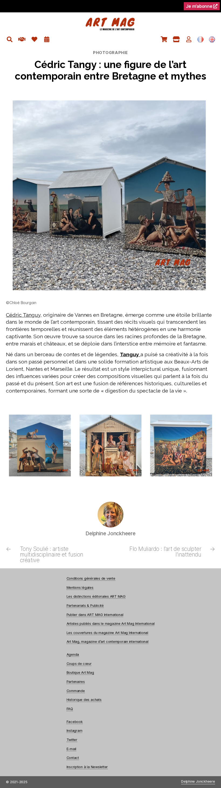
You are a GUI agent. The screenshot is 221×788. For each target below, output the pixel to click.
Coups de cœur (79, 664)
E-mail (72, 749)
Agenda (73, 654)
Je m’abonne (199, 6)
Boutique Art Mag (80, 673)
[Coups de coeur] (34, 39)
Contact (73, 758)
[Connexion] (188, 39)
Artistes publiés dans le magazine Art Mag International (111, 624)
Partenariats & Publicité (85, 606)
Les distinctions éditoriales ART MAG (96, 596)
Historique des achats (84, 700)
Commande (76, 691)
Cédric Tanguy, (24, 315)
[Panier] (164, 39)
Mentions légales (80, 588)
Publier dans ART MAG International (95, 615)
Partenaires (76, 682)
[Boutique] (176, 39)
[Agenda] (46, 39)
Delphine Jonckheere (198, 781)
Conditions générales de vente (91, 578)
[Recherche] (9, 39)
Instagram (74, 731)
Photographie (110, 52)
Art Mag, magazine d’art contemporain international (108, 642)
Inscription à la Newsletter (87, 767)
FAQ (70, 709)
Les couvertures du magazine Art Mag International (107, 633)
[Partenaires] (22, 39)
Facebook (75, 722)
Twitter (72, 740)
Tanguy (130, 354)
